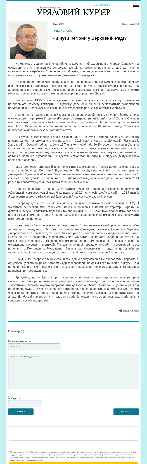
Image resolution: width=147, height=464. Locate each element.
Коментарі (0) (16, 331)
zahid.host (39, 460)
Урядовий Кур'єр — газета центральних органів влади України (73, 8)
